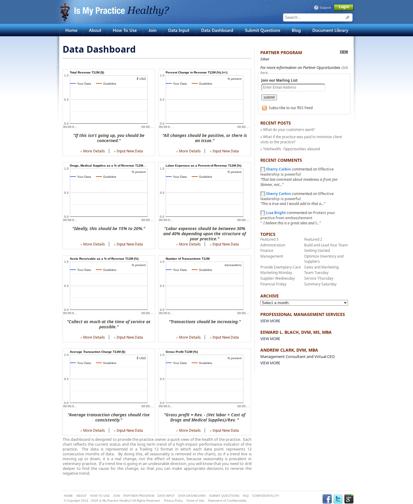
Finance (266, 250)
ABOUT (81, 495)
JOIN (116, 495)
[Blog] (296, 30)
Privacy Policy (173, 500)
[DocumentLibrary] (330, 30)
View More (270, 321)
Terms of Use (195, 500)
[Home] (71, 30)
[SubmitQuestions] (262, 30)
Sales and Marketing (321, 267)
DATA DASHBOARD (192, 495)
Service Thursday (318, 278)
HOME (68, 495)
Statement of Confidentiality (227, 500)
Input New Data (130, 151)
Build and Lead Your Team (326, 245)
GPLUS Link (349, 499)
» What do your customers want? (287, 129)
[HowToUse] (124, 30)
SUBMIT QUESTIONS (224, 495)
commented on (298, 177)
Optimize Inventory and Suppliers (323, 259)
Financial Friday (273, 284)
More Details (94, 151)
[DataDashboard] (217, 30)
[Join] (152, 30)
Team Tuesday (316, 272)
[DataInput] (179, 30)
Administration (272, 245)
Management (271, 256)
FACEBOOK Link (327, 499)
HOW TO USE (100, 495)
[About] (95, 30)
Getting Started (317, 250)
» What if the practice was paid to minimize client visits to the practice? (301, 139)
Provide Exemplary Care (280, 267)
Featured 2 (313, 239)
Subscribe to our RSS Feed (291, 107)
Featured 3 (269, 239)
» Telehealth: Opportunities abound (290, 148)
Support (325, 7)
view (344, 52)
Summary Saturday (320, 284)
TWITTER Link (338, 499)
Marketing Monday (276, 272)
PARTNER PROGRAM (138, 495)
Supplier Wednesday (277, 278)
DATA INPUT (166, 495)
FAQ (246, 495)
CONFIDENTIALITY (265, 495)
